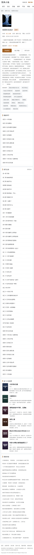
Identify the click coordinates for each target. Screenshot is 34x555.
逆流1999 (24, 90)
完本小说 (17, 545)
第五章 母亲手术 (7, 189)
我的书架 (30, 2)
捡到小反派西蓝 (6, 505)
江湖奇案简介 (5, 460)
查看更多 (29, 169)
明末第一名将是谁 (12, 483)
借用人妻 (12, 419)
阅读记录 (24, 2)
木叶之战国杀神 (18, 96)
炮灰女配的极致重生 (7, 508)
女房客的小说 (16, 521)
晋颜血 (24, 99)
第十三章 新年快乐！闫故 (9, 220)
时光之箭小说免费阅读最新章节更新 (11, 479)
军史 (23, 6)
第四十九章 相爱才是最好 (9, 127)
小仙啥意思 (20, 486)
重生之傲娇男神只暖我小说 (19, 515)
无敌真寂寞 (6, 102)
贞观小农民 (6, 99)
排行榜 (12, 545)
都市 (18, 6)
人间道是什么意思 (20, 489)
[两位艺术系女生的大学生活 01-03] (5, 434)
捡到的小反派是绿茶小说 (8, 495)
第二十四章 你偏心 (8, 264)
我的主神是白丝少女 (14, 87)
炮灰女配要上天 (6, 534)
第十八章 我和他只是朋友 (9, 240)
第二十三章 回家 (7, 260)
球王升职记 (25, 87)
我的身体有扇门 (17, 93)
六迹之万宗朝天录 (7, 90)
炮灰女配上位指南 (6, 515)
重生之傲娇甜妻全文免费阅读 (9, 528)
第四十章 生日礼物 (8, 162)
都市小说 (7, 10)
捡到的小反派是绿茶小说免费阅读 (20, 518)
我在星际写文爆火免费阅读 (9, 525)
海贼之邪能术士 (16, 99)
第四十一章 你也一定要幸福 (10, 158)
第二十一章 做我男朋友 (9, 252)
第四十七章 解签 (7, 135)
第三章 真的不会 (7, 181)
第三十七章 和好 (7, 315)
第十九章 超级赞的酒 (8, 244)
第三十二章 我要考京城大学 (10, 295)
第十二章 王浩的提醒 (8, 217)
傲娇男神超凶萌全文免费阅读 (9, 470)
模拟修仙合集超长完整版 (19, 512)
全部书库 (7, 545)
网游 (28, 6)
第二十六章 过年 (7, 272)
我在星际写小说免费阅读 (8, 502)
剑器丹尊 (5, 105)
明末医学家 (26, 537)
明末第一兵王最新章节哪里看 (9, 463)
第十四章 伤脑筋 (7, 224)
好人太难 (8, 33)
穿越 (13, 6)
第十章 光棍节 (6, 209)
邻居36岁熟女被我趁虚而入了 (19, 443)
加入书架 (17, 50)
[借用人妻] (5, 422)
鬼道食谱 (17, 90)
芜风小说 (5, 2)
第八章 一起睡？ (7, 201)
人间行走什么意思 (6, 512)
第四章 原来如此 (7, 185)
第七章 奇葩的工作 (8, 197)
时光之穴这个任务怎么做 (8, 531)
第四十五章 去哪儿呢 (8, 143)
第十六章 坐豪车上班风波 (9, 232)
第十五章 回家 (6, 228)
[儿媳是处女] (5, 399)
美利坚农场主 (21, 483)
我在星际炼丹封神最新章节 (9, 476)
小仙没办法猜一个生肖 (8, 499)
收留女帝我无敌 (19, 499)
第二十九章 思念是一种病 (9, 283)
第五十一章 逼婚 (12, 45)
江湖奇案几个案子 (16, 505)
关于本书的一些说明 (8, 323)
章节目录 (27, 50)
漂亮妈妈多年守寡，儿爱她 (18, 408)
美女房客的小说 (12, 486)
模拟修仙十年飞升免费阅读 (9, 473)
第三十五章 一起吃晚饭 (9, 307)
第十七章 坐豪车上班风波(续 (10, 236)
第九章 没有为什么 (8, 205)
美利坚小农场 (25, 479)
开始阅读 (7, 50)
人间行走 (23, 521)
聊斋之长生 (21, 102)
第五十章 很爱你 (7, 123)
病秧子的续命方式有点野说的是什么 (11, 492)
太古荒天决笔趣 (20, 502)
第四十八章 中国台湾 (8, 131)
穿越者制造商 (6, 93)
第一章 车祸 (6, 173)
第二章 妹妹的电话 (8, 177)
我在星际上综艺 (6, 518)
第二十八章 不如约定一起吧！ (11, 279)
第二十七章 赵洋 (7, 276)
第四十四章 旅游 (7, 147)
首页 (3, 6)
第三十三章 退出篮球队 (9, 299)
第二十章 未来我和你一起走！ (11, 248)
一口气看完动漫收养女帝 (8, 466)
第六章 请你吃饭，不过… (9, 193)
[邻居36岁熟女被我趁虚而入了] (5, 445)
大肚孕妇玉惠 (14, 384)
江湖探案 (4, 483)
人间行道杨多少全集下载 (22, 460)
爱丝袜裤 (4, 486)
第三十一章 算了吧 (8, 291)
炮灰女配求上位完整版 (19, 508)
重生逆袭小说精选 (16, 534)
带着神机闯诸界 (7, 96)
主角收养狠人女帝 (6, 521)
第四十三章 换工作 (8, 151)
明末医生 (12, 460)
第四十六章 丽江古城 (8, 139)
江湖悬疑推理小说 (6, 537)
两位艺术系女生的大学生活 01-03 (20, 431)
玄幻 (8, 6)
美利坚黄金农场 (22, 470)
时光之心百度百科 (20, 466)
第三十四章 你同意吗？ (9, 303)
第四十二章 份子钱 (8, 154)
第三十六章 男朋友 (8, 311)
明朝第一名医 (19, 495)
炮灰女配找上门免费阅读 (8, 489)
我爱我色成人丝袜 (20, 531)
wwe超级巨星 (6, 109)
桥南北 (13, 102)
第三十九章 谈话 (7, 327)
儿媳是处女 (13, 396)
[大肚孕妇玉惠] (5, 387)
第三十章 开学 (6, 287)
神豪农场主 (13, 105)
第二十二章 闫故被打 (8, 256)
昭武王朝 (15, 109)
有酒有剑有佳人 (23, 105)
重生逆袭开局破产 (17, 537)
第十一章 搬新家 (7, 213)
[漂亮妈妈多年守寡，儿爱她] (5, 410)
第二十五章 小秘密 (8, 268)
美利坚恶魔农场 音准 (23, 463)
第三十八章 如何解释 (8, 319)
